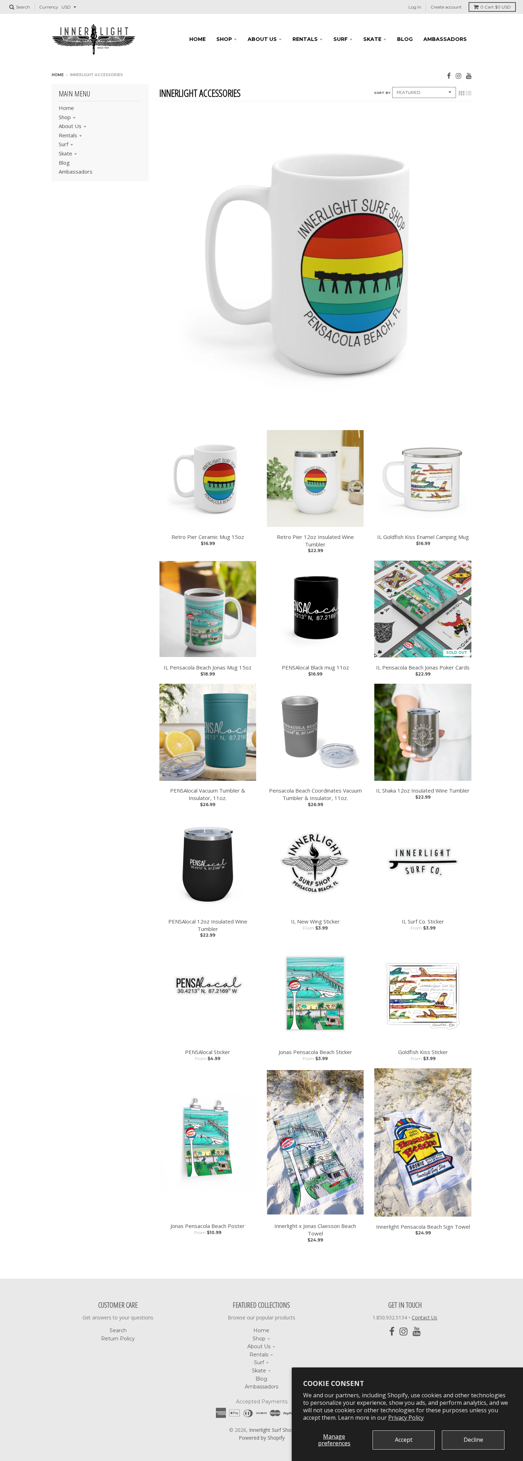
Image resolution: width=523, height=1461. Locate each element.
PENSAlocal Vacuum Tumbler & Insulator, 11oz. (207, 794)
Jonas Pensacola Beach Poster (207, 1225)
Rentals (68, 135)
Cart (495, 7)
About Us (70, 125)
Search (118, 1330)
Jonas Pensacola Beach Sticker (315, 1051)
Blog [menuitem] (405, 39)
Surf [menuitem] (340, 39)
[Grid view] (461, 93)
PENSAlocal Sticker (207, 1051)
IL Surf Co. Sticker (423, 921)
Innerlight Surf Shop (271, 1429)
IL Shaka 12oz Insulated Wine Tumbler (423, 790)
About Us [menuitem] (262, 39)
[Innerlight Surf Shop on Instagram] (458, 75)
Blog (64, 162)
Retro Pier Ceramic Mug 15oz (207, 536)
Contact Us (424, 1317)
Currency (48, 7)
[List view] (468, 93)
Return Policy (118, 1338)
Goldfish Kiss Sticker (423, 1051)
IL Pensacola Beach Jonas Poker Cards (423, 667)
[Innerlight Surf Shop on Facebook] (449, 75)
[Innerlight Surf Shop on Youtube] (468, 75)
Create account (446, 7)
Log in (414, 7)
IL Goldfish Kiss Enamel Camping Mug (423, 536)
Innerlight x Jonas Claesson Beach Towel (315, 1229)
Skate (65, 153)
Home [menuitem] (197, 39)
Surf (63, 144)
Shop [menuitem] (224, 39)
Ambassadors (76, 171)
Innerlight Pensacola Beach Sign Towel (423, 1226)
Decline (473, 1440)
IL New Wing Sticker (315, 921)
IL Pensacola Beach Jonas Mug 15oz (208, 667)
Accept (403, 1440)
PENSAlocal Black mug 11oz (315, 667)
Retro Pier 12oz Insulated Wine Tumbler (315, 540)
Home (58, 75)
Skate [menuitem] (372, 39)
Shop (65, 117)
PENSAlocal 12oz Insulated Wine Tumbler (207, 925)
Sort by (382, 93)
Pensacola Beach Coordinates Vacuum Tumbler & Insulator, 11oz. (315, 794)
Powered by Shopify (262, 1437)
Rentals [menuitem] (305, 39)
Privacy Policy (406, 1418)
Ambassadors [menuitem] (445, 39)
